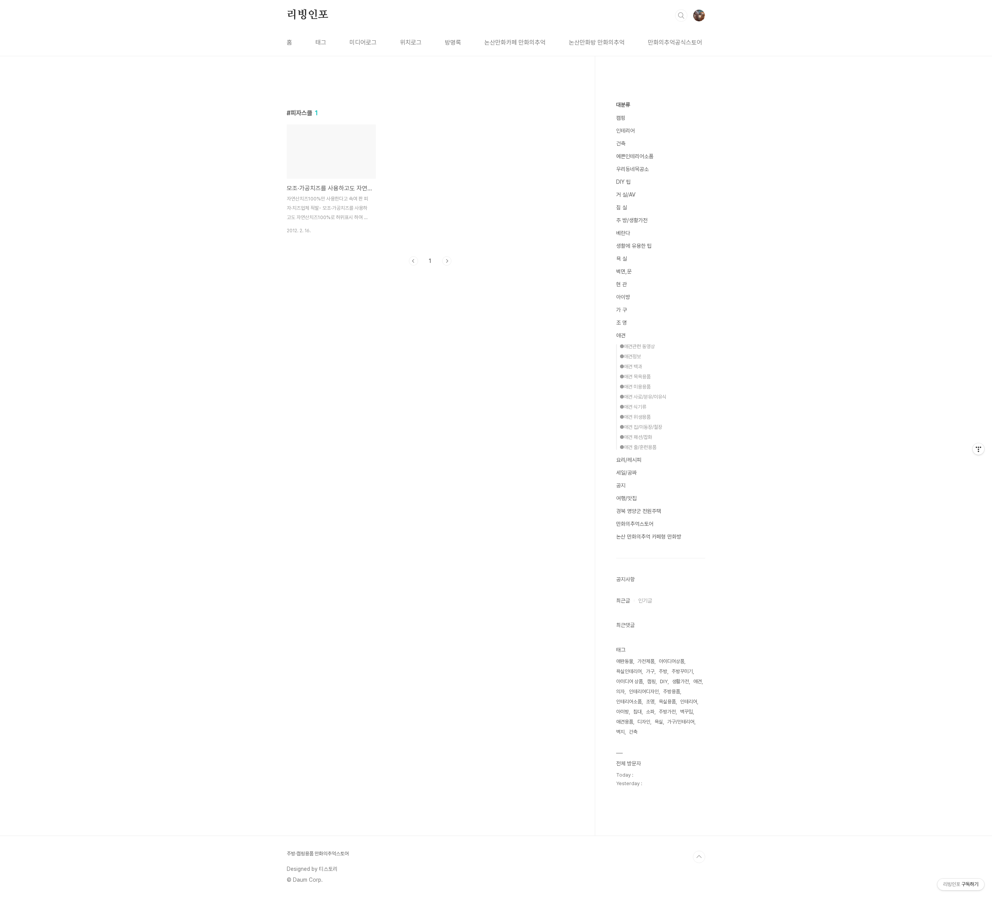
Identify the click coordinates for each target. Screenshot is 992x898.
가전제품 (645, 661)
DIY (664, 681)
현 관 (621, 284)
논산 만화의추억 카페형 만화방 (648, 537)
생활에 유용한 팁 (634, 246)
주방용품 (671, 691)
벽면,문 (624, 271)
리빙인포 (307, 15)
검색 (681, 15)
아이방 (623, 297)
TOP (699, 857)
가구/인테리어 (680, 722)
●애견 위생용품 (635, 417)
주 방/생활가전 (632, 220)
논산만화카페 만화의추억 (515, 42)
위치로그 (411, 42)
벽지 (620, 732)
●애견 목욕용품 (635, 377)
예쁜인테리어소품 (634, 156)
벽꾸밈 (686, 712)
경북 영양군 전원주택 (638, 511)
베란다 (623, 233)
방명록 (453, 42)
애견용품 (624, 722)
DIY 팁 (623, 182)
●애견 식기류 (633, 407)
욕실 (658, 722)
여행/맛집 (626, 498)
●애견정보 (630, 356)
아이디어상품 (671, 661)
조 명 (621, 322)
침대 (637, 712)
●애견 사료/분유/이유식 (643, 397)
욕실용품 (667, 702)
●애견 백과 (631, 367)
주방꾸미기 (682, 671)
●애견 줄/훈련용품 (638, 447)
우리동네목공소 (632, 169)
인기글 (645, 601)
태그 (320, 42)
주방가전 (667, 712)
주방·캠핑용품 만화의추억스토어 (318, 854)
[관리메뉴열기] (978, 449)
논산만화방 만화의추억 (597, 42)
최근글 (623, 601)
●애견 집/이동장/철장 (641, 427)
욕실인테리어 (629, 671)
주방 (663, 671)
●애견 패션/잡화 (636, 437)
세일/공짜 (626, 473)
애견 (620, 335)
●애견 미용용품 (635, 387)
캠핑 (620, 118)
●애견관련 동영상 (637, 346)
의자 (620, 691)
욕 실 (621, 259)
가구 (650, 671)
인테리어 (625, 131)
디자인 (643, 722)
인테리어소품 (629, 702)
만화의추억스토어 (634, 524)
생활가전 (680, 681)
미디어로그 (363, 42)
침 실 (621, 207)
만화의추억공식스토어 (675, 42)
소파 (650, 712)
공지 (620, 485)
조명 (650, 702)
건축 (620, 143)
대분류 (623, 105)
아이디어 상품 (629, 681)
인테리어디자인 (644, 691)
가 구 (621, 310)
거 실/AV (626, 195)
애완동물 (624, 661)
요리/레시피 (628, 460)
